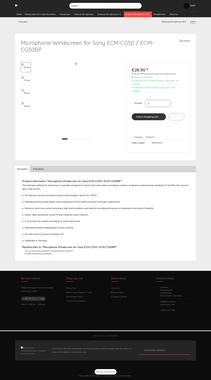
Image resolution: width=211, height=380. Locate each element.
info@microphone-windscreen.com (168, 303)
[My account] (180, 5)
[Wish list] (173, 5)
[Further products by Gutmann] (185, 45)
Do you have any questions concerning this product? (49, 251)
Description (22, 169)
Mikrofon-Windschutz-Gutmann (118, 376)
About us (115, 288)
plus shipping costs (167, 74)
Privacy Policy (117, 292)
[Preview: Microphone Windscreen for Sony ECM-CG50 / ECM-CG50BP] (26, 67)
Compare (138, 137)
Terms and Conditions (76, 301)
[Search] (138, 6)
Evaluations (38, 169)
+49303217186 (33, 299)
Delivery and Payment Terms (79, 292)
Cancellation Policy (74, 296)
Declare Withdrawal (105, 371)
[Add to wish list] (176, 116)
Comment (149, 137)
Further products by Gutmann (38, 253)
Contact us (71, 288)
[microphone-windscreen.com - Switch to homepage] (42, 6)
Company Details (119, 296)
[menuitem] (105, 5)
